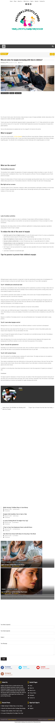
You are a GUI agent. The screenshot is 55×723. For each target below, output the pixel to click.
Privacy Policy (33, 693)
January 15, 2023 (8, 535)
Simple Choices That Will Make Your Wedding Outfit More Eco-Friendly (14, 408)
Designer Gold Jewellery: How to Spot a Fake (15, 514)
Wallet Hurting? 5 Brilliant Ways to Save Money (15, 507)
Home (11, 1)
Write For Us (26, 1)
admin (21, 62)
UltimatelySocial (36, 722)
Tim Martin (16, 535)
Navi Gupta (16, 515)
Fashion (3, 589)
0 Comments (7, 510)
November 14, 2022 (12, 62)
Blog (15, 1)
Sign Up (36, 1)
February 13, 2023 (8, 515)
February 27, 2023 (8, 509)
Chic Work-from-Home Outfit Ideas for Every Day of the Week (19, 534)
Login (31, 706)
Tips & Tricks (18, 93)
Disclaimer (32, 695)
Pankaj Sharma (17, 529)
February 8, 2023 (8, 522)
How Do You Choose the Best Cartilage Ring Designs (14, 592)
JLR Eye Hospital (18, 136)
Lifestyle (12, 93)
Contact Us (42, 1)
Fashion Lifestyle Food (6, 685)
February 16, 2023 (7, 593)
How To (3, 562)
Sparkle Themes (51, 719)
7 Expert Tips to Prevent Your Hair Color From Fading (40, 407)
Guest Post (9, 589)
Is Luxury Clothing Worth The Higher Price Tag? (15, 520)
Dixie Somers (16, 509)
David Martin (16, 522)
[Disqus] (27, 430)
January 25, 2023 (8, 529)
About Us (20, 1)
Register (31, 708)
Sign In (31, 1)
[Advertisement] (28, 37)
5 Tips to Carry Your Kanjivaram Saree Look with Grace (17, 527)
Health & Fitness (4, 93)
